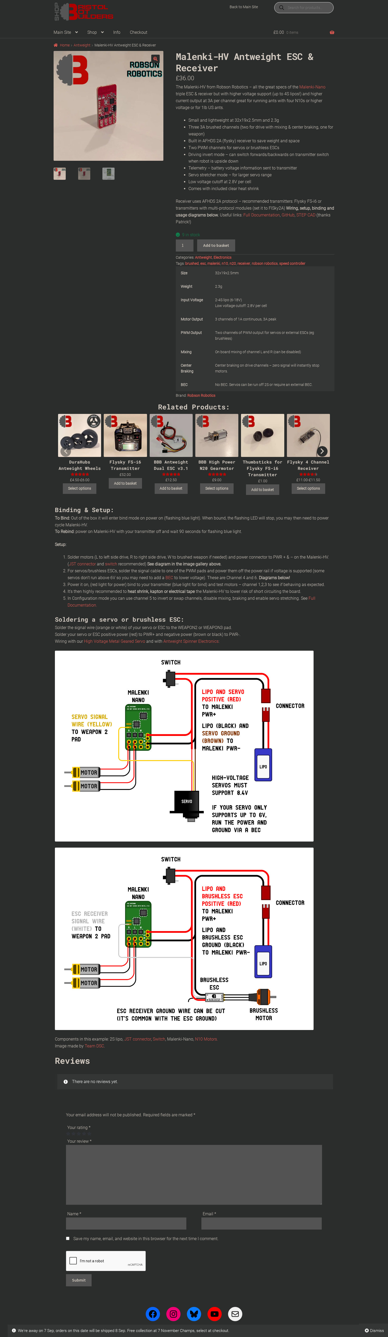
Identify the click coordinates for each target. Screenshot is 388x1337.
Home (65, 45)
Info (116, 32)
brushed (192, 263)
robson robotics (265, 263)
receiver (244, 263)
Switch (159, 1039)
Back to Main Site (244, 7)
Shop (92, 32)
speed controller (292, 263)
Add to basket (216, 245)
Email (209, 1213)
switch (111, 563)
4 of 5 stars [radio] (84, 1134)
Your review (79, 1141)
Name (74, 1213)
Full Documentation (261, 215)
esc (203, 263)
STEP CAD (305, 215)
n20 (233, 263)
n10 (225, 263)
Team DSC (94, 1045)
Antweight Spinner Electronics (191, 641)
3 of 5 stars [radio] (79, 1134)
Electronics (222, 257)
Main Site (62, 32)
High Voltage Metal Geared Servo (114, 641)
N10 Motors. (206, 1039)
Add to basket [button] (125, 483)
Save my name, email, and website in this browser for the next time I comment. (146, 1238)
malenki (213, 263)
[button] (155, 59)
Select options (79, 488)
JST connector (82, 563)
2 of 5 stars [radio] (73, 1134)
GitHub (288, 215)
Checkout (138, 32)
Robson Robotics (201, 395)
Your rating (79, 1127)
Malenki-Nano (312, 86)
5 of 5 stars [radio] (89, 1134)
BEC (169, 577)
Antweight (82, 45)
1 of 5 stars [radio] (68, 1134)
